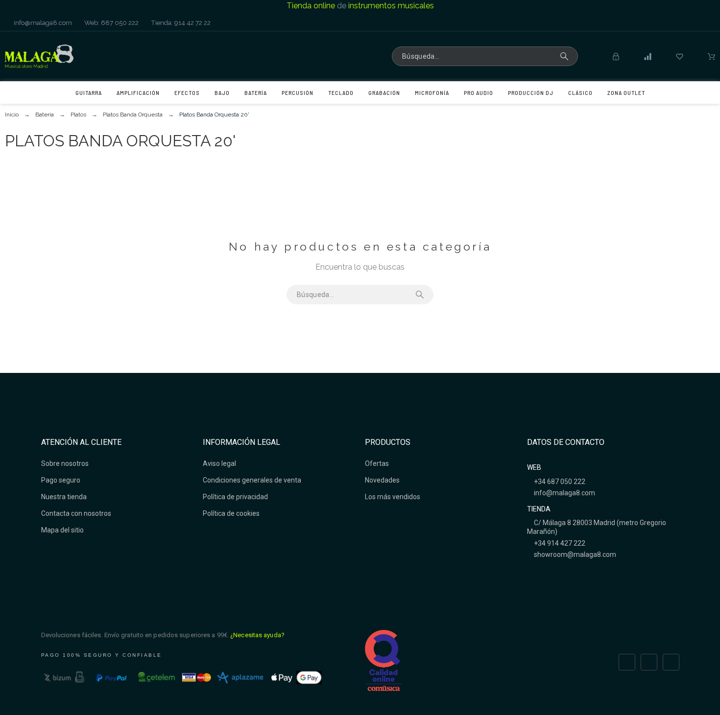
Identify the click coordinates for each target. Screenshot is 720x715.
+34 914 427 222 (558, 543)
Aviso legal (219, 463)
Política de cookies (231, 513)
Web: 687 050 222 (111, 22)
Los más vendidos (392, 497)
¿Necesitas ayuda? (257, 635)
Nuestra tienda (64, 497)
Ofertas (377, 463)
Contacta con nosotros (76, 513)
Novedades (382, 480)
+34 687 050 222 (558, 481)
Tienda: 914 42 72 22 (180, 22)
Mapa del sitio (62, 530)
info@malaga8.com (42, 22)
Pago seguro (60, 480)
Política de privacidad (235, 497)
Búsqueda (565, 56)
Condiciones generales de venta (252, 480)
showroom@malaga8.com (574, 554)
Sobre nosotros (65, 463)
